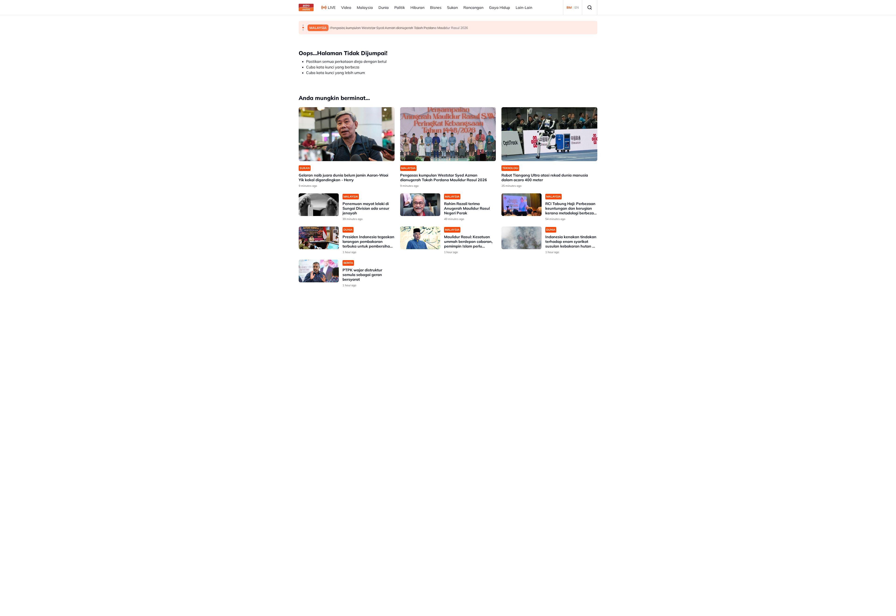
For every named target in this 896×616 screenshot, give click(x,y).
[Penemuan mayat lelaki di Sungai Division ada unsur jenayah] (319, 204)
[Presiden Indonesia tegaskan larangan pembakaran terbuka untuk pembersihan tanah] (319, 238)
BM (569, 7)
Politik (399, 7)
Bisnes (435, 7)
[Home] (306, 7)
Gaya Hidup (499, 7)
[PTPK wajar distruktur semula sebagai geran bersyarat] (319, 271)
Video (346, 7)
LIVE (332, 7)
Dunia (383, 7)
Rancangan (473, 7)
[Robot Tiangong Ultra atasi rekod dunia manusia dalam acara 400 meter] (549, 134)
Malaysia (365, 7)
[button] (303, 25)
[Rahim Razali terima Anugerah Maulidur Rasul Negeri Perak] (420, 204)
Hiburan (417, 7)
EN (576, 7)
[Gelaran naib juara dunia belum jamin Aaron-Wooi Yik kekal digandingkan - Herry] (347, 134)
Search (589, 7)
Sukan (452, 7)
